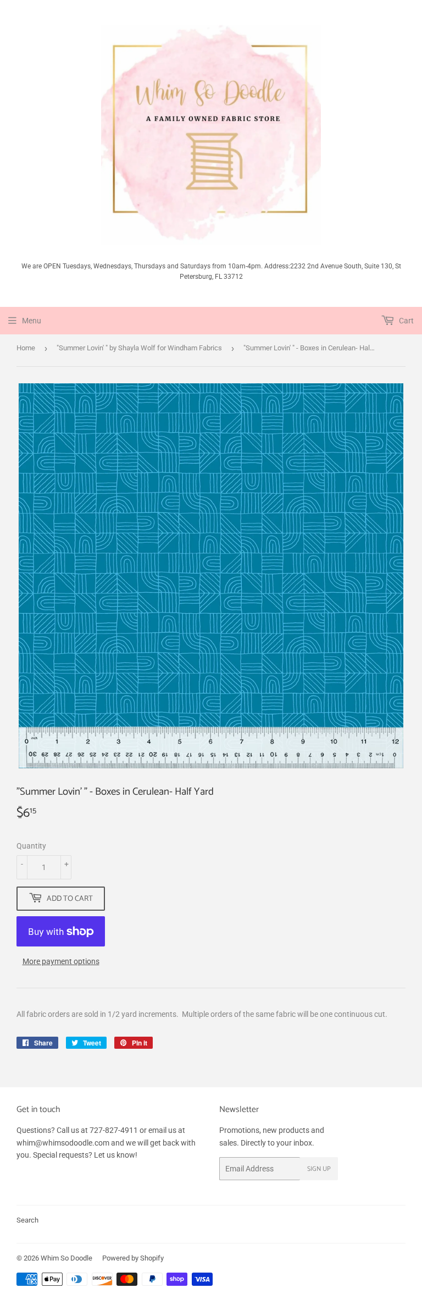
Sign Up (319, 1169)
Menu (31, 320)
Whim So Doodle (66, 1258)
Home (25, 348)
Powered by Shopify (133, 1258)
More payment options (61, 961)
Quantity (31, 845)
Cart (405, 320)
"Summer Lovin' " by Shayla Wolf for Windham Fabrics (139, 348)
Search (27, 1220)
